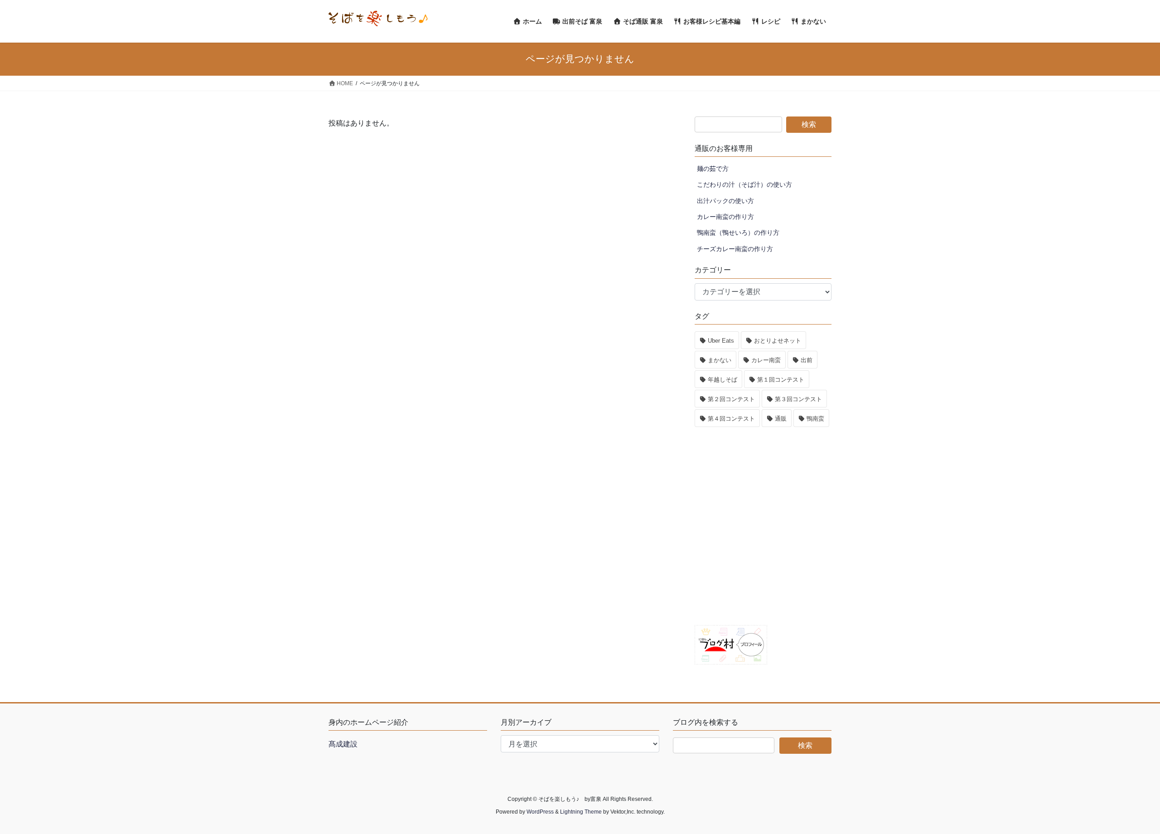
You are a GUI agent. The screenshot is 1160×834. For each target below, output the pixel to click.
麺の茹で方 (713, 168)
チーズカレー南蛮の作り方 (735, 248)
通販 (781, 418)
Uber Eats (721, 340)
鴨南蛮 (815, 418)
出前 (806, 360)
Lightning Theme (581, 812)
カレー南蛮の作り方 (725, 216)
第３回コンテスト (798, 399)
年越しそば (722, 379)
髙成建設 (343, 744)
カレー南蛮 (766, 360)
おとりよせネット (777, 340)
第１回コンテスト (780, 379)
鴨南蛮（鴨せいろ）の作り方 (738, 232)
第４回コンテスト (731, 418)
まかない (719, 360)
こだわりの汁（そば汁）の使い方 (744, 184)
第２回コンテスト (731, 399)
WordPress (540, 812)
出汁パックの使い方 (725, 200)
